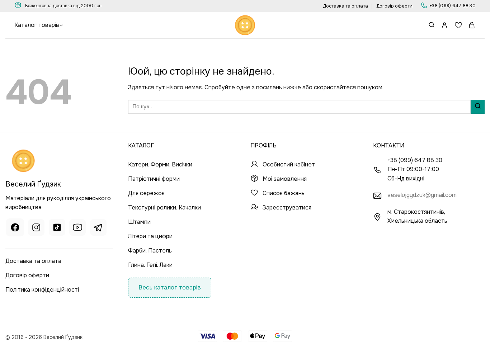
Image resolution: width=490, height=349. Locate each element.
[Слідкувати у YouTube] (77, 228)
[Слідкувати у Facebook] (15, 228)
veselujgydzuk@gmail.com (422, 195)
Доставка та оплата (345, 6)
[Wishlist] (458, 25)
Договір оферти (394, 6)
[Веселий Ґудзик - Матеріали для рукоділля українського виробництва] (245, 25)
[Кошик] (472, 25)
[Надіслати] (478, 107)
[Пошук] (431, 25)
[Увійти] (444, 25)
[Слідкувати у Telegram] (98, 228)
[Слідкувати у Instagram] (36, 228)
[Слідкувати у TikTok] (57, 228)
